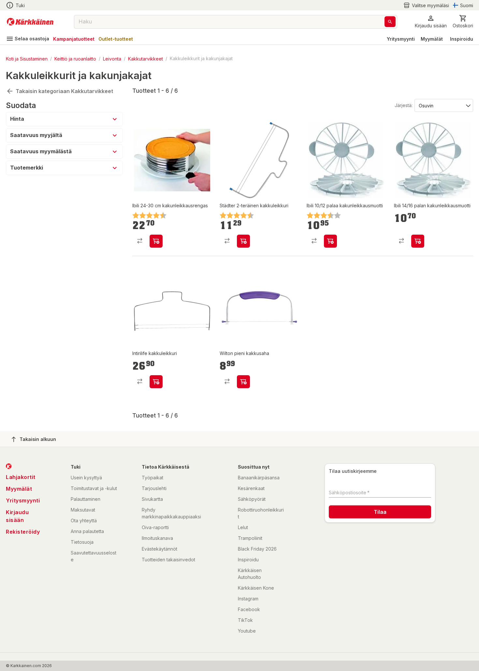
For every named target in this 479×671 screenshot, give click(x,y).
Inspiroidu (461, 39)
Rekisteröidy (23, 531)
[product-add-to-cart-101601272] (330, 241)
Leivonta (112, 58)
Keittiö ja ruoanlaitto (75, 58)
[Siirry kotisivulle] (30, 22)
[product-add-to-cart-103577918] (156, 381)
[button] (426, 5)
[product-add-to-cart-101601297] (156, 241)
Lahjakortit (21, 477)
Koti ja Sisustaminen (27, 58)
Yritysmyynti (401, 39)
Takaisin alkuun (38, 439)
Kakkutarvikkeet (145, 58)
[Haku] (390, 21)
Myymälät (432, 39)
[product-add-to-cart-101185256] (243, 241)
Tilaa (380, 512)
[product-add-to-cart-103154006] (243, 381)
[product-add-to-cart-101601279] (417, 241)
